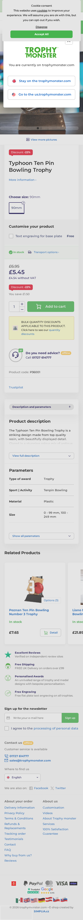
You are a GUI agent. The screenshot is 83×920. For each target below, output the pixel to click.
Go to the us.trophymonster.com (44, 94)
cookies (42, 10)
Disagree (41, 27)
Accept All (42, 34)
